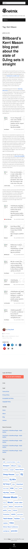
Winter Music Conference (10, 527)
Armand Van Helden (11, 462)
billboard (13, 466)
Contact (4, 420)
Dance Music (19, 469)
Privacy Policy (5, 395)
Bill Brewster (6, 254)
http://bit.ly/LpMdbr (19, 156)
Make (9, 539)
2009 (4, 462)
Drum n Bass (5, 488)
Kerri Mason (6, 129)
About (4, 413)
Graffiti (20, 488)
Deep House (8, 474)
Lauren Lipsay (7, 185)
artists (18, 462)
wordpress (6, 531)
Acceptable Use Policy (7, 398)
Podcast (15, 510)
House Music (10, 497)
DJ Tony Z (7, 484)
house (12, 492)
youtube (14, 531)
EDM (7, 336)
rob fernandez (7, 303)
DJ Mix (13, 479)
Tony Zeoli (11, 329)
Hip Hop (6, 492)
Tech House (7, 518)
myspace (5, 506)
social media (20, 514)
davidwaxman (7, 284)
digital (17, 474)
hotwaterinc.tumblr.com (12, 76)
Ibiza (20, 497)
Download (19, 484)
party (5, 510)
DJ (4, 336)
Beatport (6, 237)
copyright (12, 469)
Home (4, 410)
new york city (19, 506)
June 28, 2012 (6, 33)
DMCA (13, 484)
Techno (17, 518)
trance (22, 518)
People (8, 333)
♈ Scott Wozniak (7, 219)
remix (13, 514)
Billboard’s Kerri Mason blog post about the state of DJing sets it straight (13, 51)
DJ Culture (5, 479)
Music (10, 502)
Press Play (9, 338)
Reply (7, 130)
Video (11, 523)
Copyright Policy (6, 401)
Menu (6, 20)
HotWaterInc (12, 336)
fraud (16, 488)
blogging (19, 465)
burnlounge (5, 469)
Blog (3, 417)
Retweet (11, 130)
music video (18, 502)
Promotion (6, 514)
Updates (5, 523)
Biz (5, 333)
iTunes (4, 502)
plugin (9, 510)
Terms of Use (5, 391)
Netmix (11, 506)
